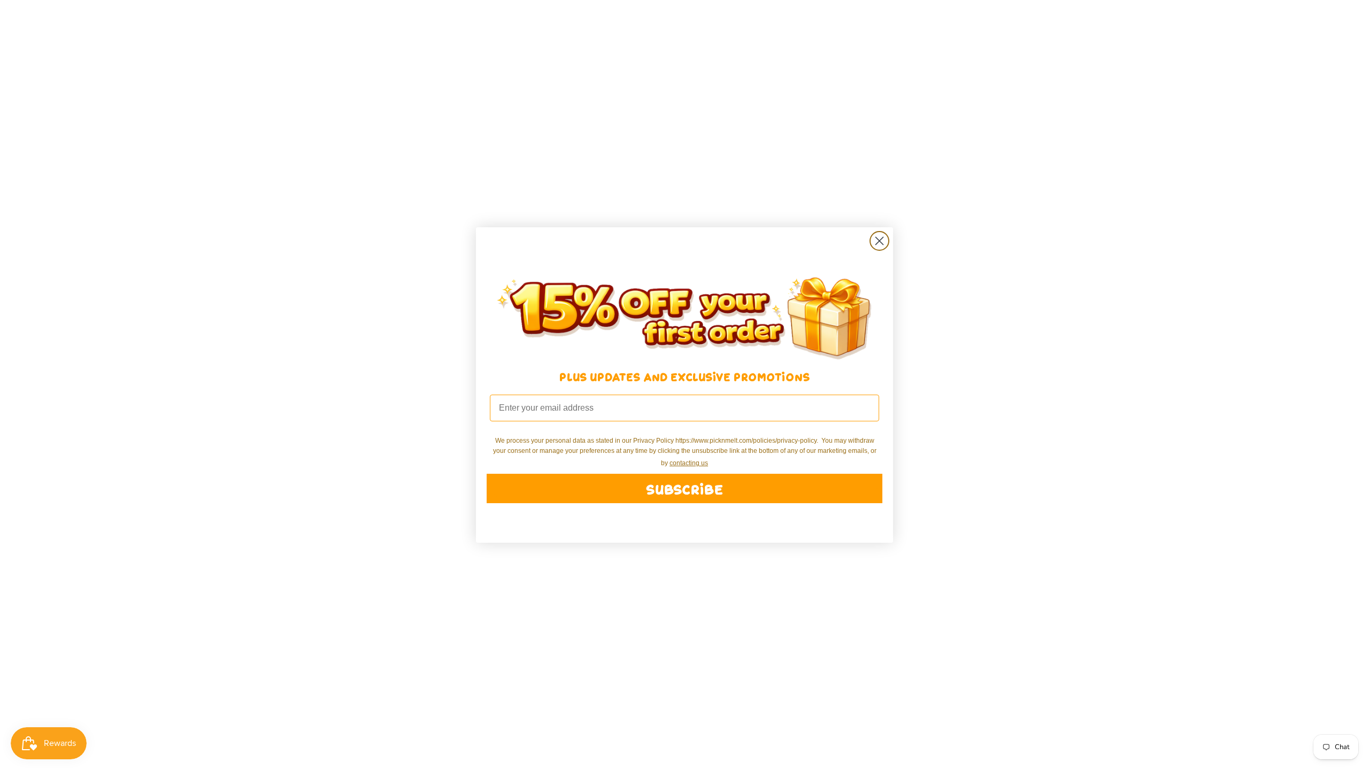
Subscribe (684, 488)
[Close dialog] (879, 241)
